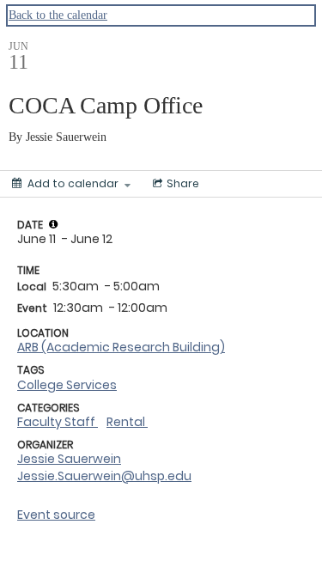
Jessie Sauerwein (69, 458)
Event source (56, 514)
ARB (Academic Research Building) (121, 347)
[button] (53, 224)
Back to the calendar (58, 15)
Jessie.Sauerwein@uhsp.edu (104, 476)
